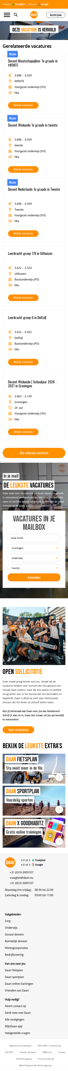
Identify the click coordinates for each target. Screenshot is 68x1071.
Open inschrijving (18, 729)
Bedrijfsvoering (14, 954)
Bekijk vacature (23, 105)
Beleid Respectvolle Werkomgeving (35, 1065)
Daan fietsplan (14, 970)
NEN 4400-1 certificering (49, 1046)
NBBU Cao (47, 1052)
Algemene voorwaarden (20, 1046)
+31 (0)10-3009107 (21, 872)
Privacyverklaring (46, 1059)
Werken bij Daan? (28, 1052)
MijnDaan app (13, 1026)
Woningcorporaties (16, 948)
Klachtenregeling (24, 1059)
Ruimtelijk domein (16, 941)
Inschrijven (56, 15)
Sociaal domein (14, 934)
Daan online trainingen (19, 983)
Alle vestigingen (14, 1019)
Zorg (7, 921)
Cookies (61, 1052)
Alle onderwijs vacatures (34, 453)
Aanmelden (34, 577)
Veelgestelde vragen (17, 1033)
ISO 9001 (9, 1052)
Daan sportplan (14, 977)
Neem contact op (15, 1006)
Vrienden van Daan (17, 990)
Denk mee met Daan (18, 1012)
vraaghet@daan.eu (21, 877)
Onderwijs (11, 927)
